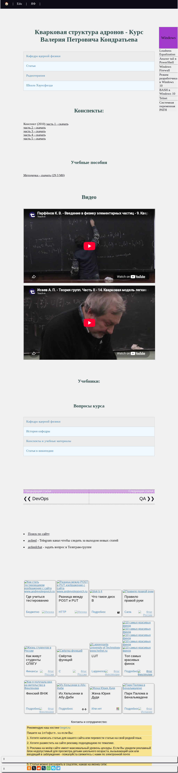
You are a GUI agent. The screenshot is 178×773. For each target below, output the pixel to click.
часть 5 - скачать (34, 138)
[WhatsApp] (48, 768)
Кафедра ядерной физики (43, 56)
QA (143, 498)
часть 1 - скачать (57, 124)
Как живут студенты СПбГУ (33, 659)
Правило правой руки (133, 598)
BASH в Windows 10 (167, 91)
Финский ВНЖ (37, 693)
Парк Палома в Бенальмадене (136, 695)
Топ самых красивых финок (132, 659)
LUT (95, 656)
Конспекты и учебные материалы (48, 441)
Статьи (31, 66)
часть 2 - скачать (34, 127)
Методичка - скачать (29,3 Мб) (44, 175)
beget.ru (65, 727)
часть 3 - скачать (34, 131)
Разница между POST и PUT (71, 598)
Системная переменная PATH (167, 106)
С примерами (66, 673)
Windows (168, 38)
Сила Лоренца (130, 613)
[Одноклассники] (29, 768)
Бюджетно (32, 611)
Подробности (100, 611)
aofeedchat (35, 547)
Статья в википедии (39, 450)
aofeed (32, 540)
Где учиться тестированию (37, 598)
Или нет (97, 708)
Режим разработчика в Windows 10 (168, 80)
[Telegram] (58, 768)
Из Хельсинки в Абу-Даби (71, 695)
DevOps (39, 498)
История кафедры (38, 431)
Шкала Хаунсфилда (39, 85)
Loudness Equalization (167, 52)
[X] (34, 768)
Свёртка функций (65, 658)
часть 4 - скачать (34, 135)
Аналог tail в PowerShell (167, 60)
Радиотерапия (35, 75)
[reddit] (39, 768)
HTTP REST (62, 613)
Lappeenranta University (100, 673)
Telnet (163, 98)
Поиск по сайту (39, 534)
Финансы (32, 671)
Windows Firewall (165, 68)
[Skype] (53, 768)
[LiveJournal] (44, 768)
